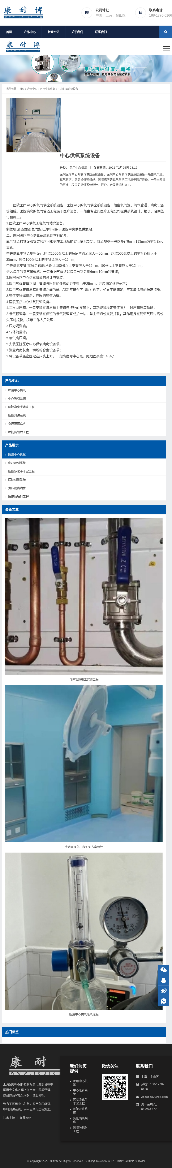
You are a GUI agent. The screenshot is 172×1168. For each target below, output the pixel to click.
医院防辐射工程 (18, 432)
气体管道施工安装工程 (84, 679)
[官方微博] (163, 991)
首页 (9, 32)
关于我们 (77, 32)
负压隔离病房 (17, 423)
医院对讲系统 (17, 415)
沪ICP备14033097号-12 (100, 1161)
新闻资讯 (53, 32)
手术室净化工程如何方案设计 (84, 847)
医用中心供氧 (47, 88)
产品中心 (30, 32)
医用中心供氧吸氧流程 (84, 1014)
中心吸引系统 (17, 398)
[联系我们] (163, 980)
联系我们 (101, 32)
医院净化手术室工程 (21, 407)
